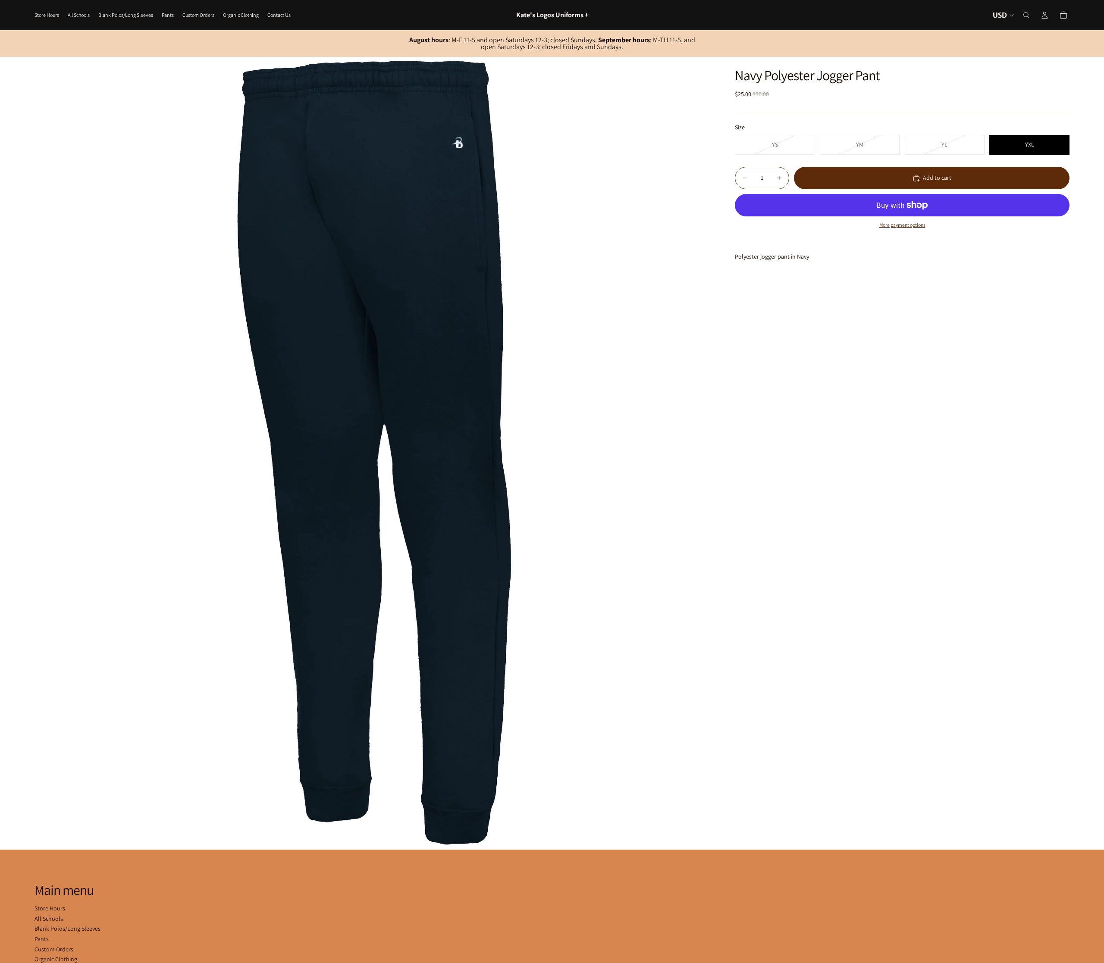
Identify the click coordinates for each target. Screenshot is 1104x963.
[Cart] (1063, 15)
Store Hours (49, 908)
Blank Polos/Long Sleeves (67, 928)
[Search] (1026, 15)
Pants (41, 939)
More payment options (902, 225)
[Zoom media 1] (374, 453)
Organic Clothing (55, 959)
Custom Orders (53, 949)
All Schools (48, 918)
